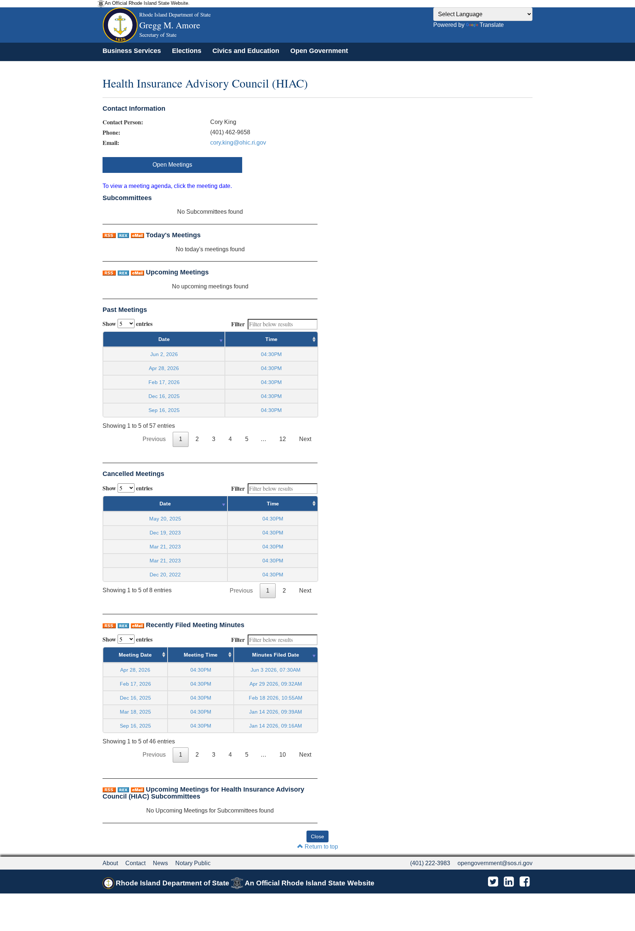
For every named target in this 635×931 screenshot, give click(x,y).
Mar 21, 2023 (165, 547)
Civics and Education (245, 50)
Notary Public (193, 863)
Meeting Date (135, 655)
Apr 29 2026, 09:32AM (276, 684)
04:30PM (200, 670)
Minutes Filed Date (275, 655)
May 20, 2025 (165, 519)
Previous (154, 439)
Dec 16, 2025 (164, 396)
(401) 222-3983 (430, 863)
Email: (111, 143)
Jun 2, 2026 (164, 354)
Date (164, 339)
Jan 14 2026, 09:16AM (275, 726)
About (110, 863)
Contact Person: (123, 122)
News (160, 863)
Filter (238, 324)
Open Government (319, 50)
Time (271, 339)
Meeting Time (201, 655)
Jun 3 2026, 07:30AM (276, 670)
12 (282, 439)
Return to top (320, 846)
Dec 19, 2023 (165, 533)
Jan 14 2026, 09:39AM (275, 712)
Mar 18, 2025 (135, 712)
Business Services (132, 50)
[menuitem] (131, 50)
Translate (492, 25)
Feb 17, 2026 (164, 382)
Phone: (111, 132)
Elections (186, 50)
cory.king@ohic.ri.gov (238, 142)
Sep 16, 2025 (164, 410)
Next (305, 439)
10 (282, 754)
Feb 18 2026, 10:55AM (275, 698)
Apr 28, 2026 (164, 368)
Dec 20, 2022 (165, 575)
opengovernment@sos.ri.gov (495, 863)
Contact (135, 863)
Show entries (128, 323)
